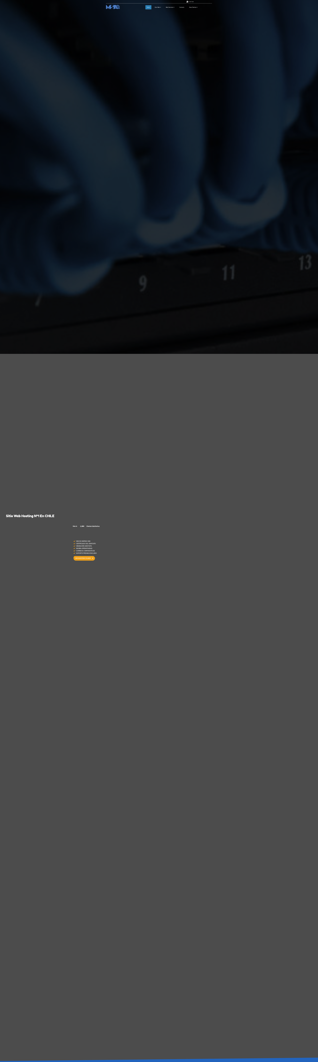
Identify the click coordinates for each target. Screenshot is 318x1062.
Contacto (181, 7)
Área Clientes (192, 7)
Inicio (148, 7)
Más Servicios (169, 7)
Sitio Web (157, 7)
